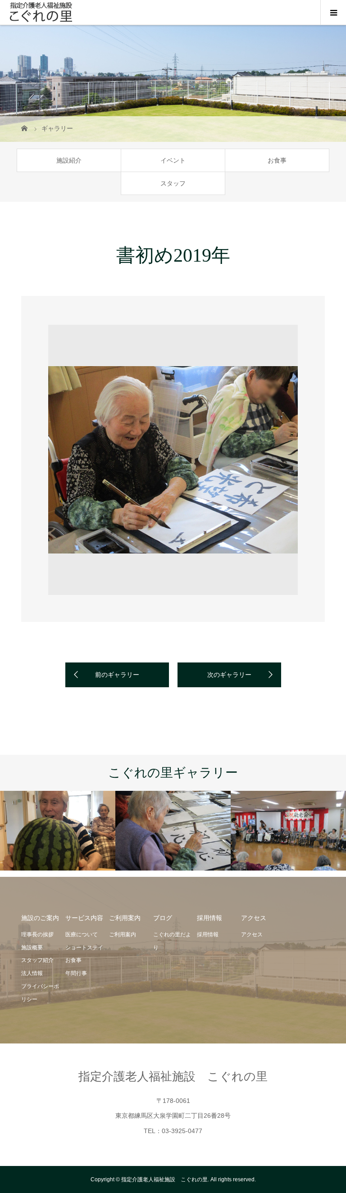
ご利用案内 (122, 934)
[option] (173, 460)
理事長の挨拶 (37, 934)
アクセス (252, 934)
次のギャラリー (229, 674)
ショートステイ (84, 947)
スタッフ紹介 (37, 960)
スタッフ (173, 183)
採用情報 (208, 934)
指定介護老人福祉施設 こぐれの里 (173, 1076)
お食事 (277, 160)
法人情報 (32, 973)
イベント (173, 160)
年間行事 (76, 973)
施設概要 (32, 947)
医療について (81, 934)
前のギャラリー (117, 674)
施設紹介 (69, 160)
